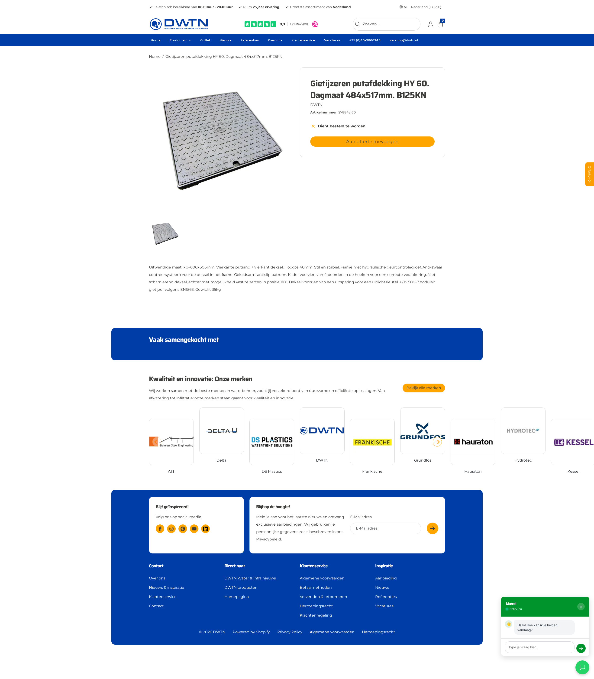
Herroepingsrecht (316, 606)
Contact (156, 606)
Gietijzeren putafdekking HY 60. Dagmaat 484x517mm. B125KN (223, 56)
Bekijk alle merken (424, 388)
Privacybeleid (268, 539)
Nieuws (382, 587)
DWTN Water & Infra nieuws (250, 578)
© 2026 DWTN (212, 632)
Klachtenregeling (316, 615)
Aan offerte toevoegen (372, 141)
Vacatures (384, 606)
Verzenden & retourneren (323, 597)
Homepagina (236, 597)
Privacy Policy (289, 632)
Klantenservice (163, 597)
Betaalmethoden (316, 587)
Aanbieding (386, 578)
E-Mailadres (361, 517)
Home (155, 56)
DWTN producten (241, 587)
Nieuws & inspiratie (166, 587)
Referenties (386, 597)
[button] (437, 441)
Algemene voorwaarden (322, 578)
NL (422, 7)
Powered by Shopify (251, 632)
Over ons (157, 578)
